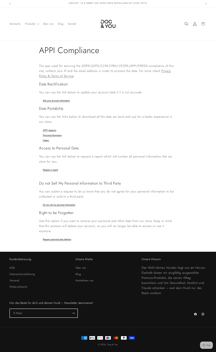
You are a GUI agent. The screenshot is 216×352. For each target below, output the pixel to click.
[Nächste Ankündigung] (205, 3)
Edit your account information (56, 100)
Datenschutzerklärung (22, 274)
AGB (12, 268)
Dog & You (112, 344)
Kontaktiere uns (85, 280)
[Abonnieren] (73, 313)
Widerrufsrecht (18, 287)
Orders (46, 140)
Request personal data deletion (57, 239)
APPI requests (49, 130)
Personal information (52, 135)
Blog (78, 274)
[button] (32, 24)
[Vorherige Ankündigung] (10, 3)
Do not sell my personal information (59, 205)
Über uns (81, 268)
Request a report (50, 170)
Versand (14, 280)
